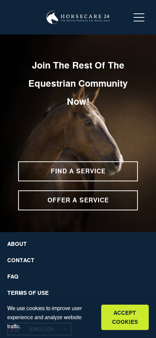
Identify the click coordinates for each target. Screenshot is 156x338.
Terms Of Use (28, 293)
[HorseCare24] (78, 17)
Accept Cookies (125, 317)
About (17, 244)
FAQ (13, 276)
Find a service (78, 171)
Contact (20, 260)
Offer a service (78, 200)
